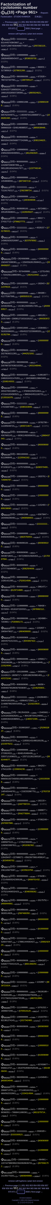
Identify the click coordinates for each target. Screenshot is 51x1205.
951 (23, 22)
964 (28, 25)
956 (42, 22)
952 (27, 22)
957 (46, 22)
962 (20, 25)
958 (3, 25)
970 (10, 28)
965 (32, 25)
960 (11, 25)
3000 (27, 28)
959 (7, 25)
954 (35, 22)
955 (39, 22)
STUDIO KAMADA (22, 17)
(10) (8, 38)
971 (13, 28)
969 (47, 25)
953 (31, 22)
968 (43, 25)
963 (24, 25)
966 (36, 25)
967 (39, 25)
